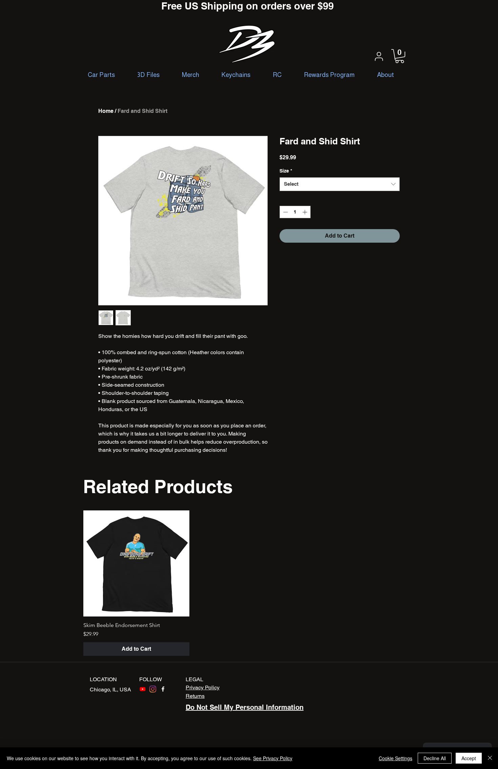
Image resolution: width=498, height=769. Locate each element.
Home (105, 111)
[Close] (490, 758)
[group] (249, 583)
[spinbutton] (295, 212)
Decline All (434, 758)
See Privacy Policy (272, 758)
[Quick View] (136, 563)
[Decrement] (285, 212)
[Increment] (305, 212)
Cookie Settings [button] (395, 758)
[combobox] (339, 184)
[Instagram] (152, 689)
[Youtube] (142, 689)
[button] (399, 56)
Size (285, 171)
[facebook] (163, 689)
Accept (468, 758)
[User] (379, 56)
